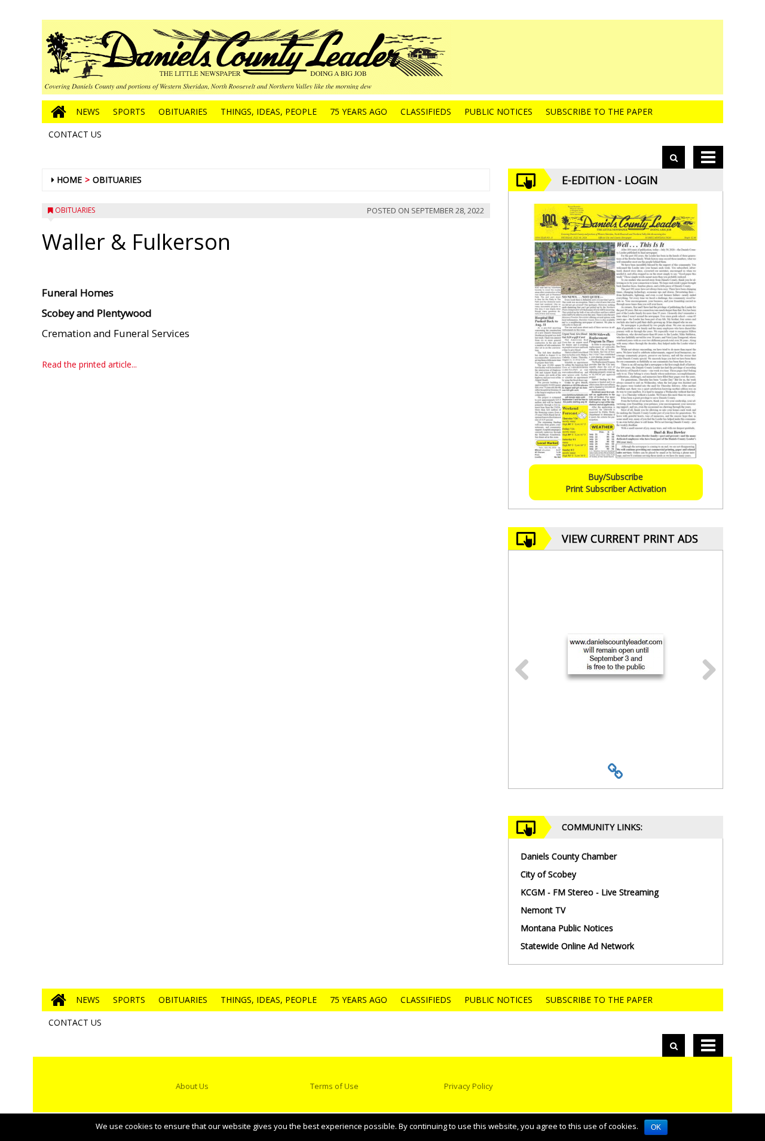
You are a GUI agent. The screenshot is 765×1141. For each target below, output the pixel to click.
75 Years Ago (358, 111)
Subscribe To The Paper (599, 111)
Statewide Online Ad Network (577, 946)
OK (656, 1127)
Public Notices (498, 111)
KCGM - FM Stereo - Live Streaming (590, 892)
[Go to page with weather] (633, 57)
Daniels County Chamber (569, 856)
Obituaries (182, 111)
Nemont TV (543, 910)
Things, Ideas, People (269, 111)
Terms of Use (334, 1086)
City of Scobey (548, 874)
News (88, 111)
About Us (192, 1086)
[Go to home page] (55, 111)
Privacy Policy (468, 1086)
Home (69, 179)
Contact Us (75, 134)
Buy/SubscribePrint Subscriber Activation (615, 482)
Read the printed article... (89, 364)
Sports (129, 111)
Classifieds (425, 111)
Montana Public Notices (567, 928)
